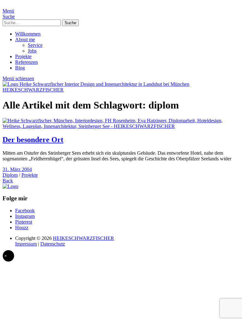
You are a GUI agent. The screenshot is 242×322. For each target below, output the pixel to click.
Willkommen (28, 33)
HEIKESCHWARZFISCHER (33, 89)
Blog (20, 67)
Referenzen (26, 62)
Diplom (10, 175)
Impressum (26, 244)
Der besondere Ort (33, 140)
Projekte (23, 56)
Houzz (21, 227)
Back (8, 180)
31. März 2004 (17, 169)
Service (35, 45)
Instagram (25, 216)
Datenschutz (52, 244)
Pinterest (23, 222)
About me (25, 39)
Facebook (25, 210)
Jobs (32, 50)
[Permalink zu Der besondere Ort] (121, 126)
